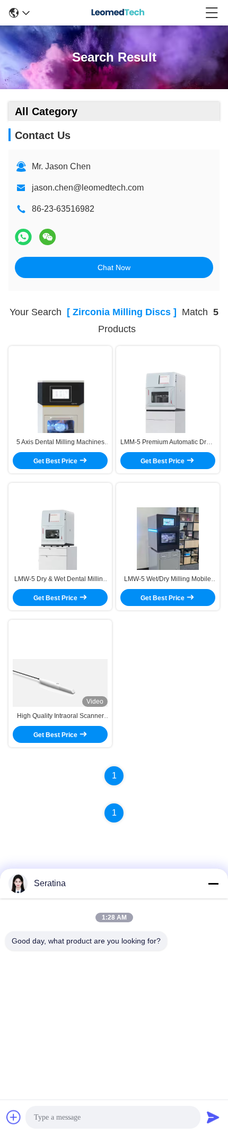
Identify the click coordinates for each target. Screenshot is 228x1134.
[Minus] (213, 883)
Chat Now (114, 267)
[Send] (213, 1117)
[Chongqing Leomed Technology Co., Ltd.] (118, 13)
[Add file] (13, 1117)
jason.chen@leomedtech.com (88, 187)
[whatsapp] (23, 237)
